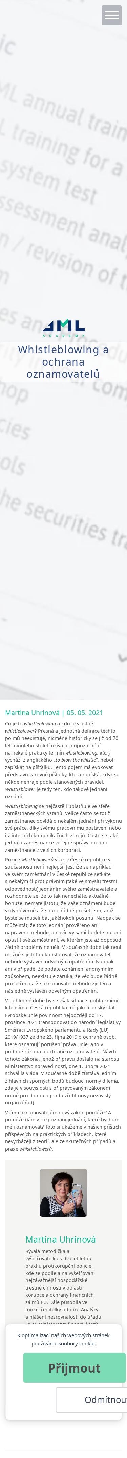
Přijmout (74, 1368)
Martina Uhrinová (32, 712)
